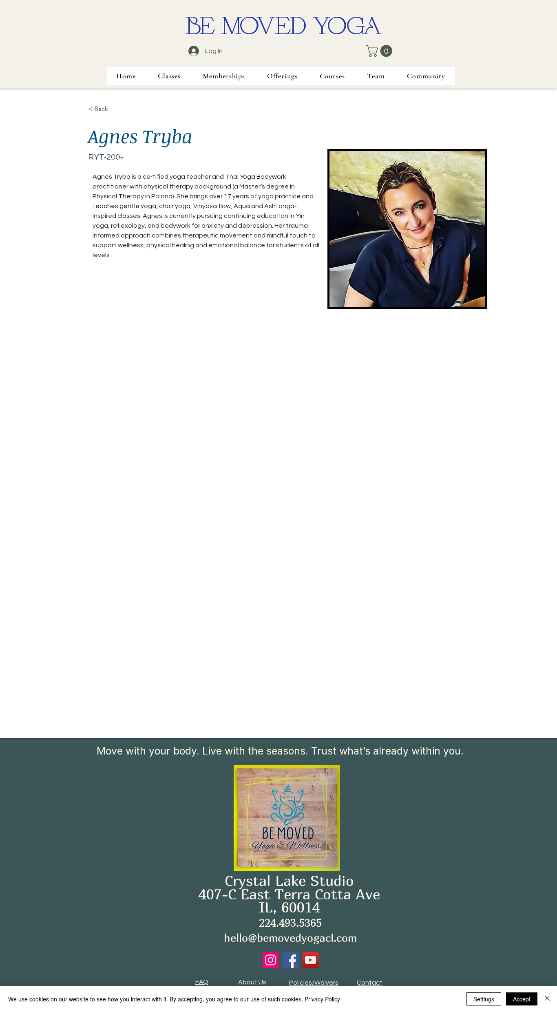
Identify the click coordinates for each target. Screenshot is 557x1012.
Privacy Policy (322, 999)
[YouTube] (310, 960)
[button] (380, 51)
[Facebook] (290, 960)
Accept (521, 999)
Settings (483, 999)
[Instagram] (270, 960)
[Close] (547, 998)
